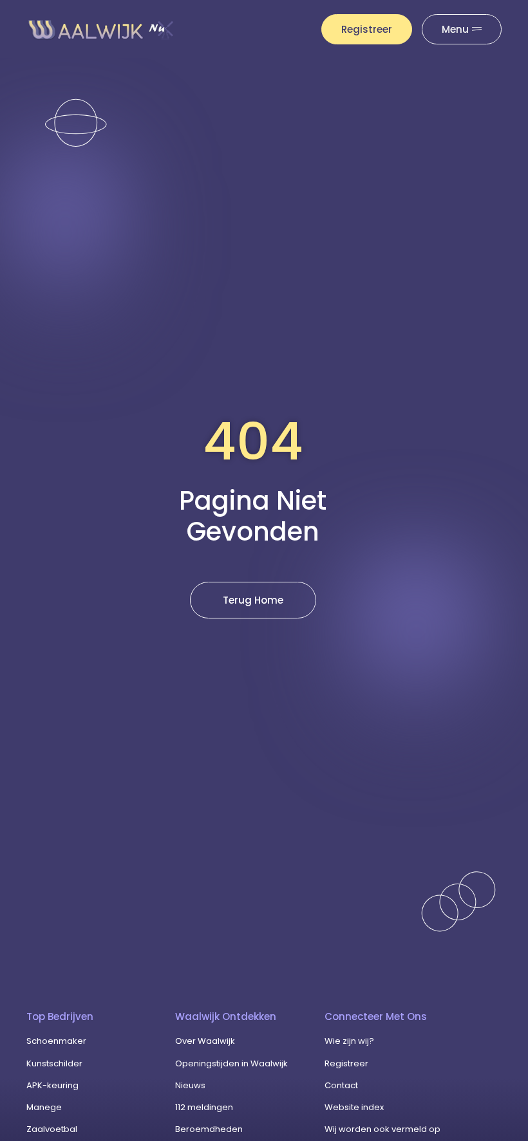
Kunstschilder (54, 1063)
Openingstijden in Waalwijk (231, 1063)
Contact (341, 1085)
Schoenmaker (56, 1041)
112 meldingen (204, 1107)
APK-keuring (52, 1085)
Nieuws (190, 1085)
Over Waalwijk (205, 1041)
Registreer (346, 1063)
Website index (354, 1107)
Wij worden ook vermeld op (382, 1129)
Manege (44, 1107)
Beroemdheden (209, 1129)
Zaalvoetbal (51, 1129)
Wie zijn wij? (349, 1041)
